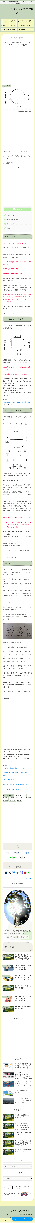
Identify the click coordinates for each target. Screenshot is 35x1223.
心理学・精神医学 (9, 795)
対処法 (8, 228)
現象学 (29, 798)
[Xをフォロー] (9, 872)
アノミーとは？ (11, 215)
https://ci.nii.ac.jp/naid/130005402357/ (14, 761)
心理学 (12, 798)
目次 (16, 209)
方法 (23, 798)
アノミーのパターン (12, 224)
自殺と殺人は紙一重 (8, 780)
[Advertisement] (17, 64)
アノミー (23, 795)
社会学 (6, 800)
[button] (22, 857)
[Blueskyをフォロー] (13, 872)
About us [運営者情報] (25, 1214)
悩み (18, 798)
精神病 (20, 800)
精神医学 (13, 800)
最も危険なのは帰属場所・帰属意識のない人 (16, 784)
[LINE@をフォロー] (28, 872)
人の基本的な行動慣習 (12, 219)
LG (18, 795)
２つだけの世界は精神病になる (12, 789)
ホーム (9, 1214)
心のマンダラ (7, 602)
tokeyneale (17, 927)
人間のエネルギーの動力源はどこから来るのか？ (17, 402)
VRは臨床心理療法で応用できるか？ (13, 768)
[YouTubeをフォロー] (25, 872)
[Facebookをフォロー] (17, 872)
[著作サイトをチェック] (6, 872)
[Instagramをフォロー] (21, 872)
